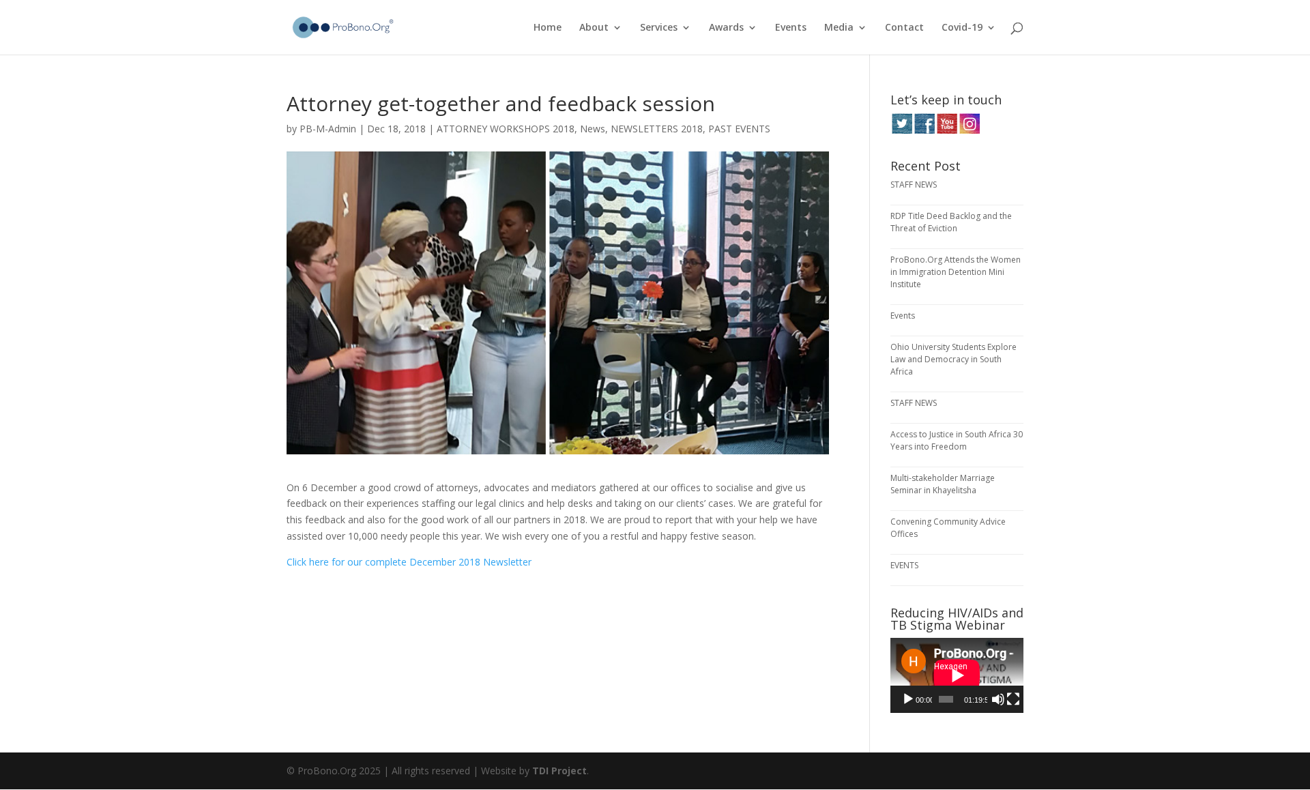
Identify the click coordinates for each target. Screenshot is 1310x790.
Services (659, 28)
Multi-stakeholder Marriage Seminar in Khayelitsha (942, 484)
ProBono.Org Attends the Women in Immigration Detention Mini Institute (955, 272)
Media (839, 28)
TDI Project (559, 770)
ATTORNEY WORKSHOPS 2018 (505, 128)
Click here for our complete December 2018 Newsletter (409, 561)
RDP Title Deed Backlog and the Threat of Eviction (951, 222)
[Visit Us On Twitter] (901, 130)
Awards (726, 28)
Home (548, 28)
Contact (904, 28)
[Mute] (998, 699)
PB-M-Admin (328, 128)
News (592, 128)
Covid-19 (962, 28)
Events (790, 28)
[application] (956, 675)
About (594, 28)
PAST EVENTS (739, 128)
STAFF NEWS (913, 184)
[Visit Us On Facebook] (924, 130)
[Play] (908, 699)
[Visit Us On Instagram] (969, 130)
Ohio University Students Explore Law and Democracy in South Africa (953, 359)
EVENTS (904, 565)
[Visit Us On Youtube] (946, 130)
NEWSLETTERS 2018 (657, 128)
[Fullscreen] (1013, 699)
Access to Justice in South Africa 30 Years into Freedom (956, 440)
